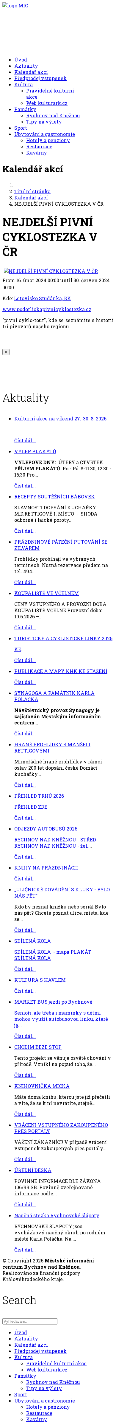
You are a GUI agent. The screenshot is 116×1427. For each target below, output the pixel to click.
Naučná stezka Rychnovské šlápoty (56, 1215)
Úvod (20, 59)
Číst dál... (25, 440)
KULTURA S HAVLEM (40, 980)
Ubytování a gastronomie (44, 134)
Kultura (23, 84)
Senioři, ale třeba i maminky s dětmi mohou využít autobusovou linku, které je (61, 1019)
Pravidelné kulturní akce (56, 1363)
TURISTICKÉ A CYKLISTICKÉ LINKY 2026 (63, 638)
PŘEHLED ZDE (30, 807)
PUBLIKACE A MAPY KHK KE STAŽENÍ (60, 671)
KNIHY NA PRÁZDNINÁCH (46, 867)
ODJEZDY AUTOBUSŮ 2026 (45, 828)
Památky (25, 109)
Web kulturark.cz (47, 103)
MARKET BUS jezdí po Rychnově (53, 1002)
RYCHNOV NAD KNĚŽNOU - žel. (51, 846)
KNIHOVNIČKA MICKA (42, 1086)
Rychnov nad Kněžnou (53, 115)
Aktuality (26, 66)
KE (17, 649)
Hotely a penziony (48, 140)
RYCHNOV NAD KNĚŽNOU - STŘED (55, 839)
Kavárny (36, 152)
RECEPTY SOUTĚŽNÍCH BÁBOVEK (54, 496)
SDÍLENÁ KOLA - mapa (41, 952)
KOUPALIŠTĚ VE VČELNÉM (46, 593)
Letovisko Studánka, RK (42, 298)
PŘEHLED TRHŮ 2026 (39, 796)
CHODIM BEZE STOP (38, 1047)
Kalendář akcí (31, 72)
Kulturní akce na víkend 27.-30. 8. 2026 (60, 418)
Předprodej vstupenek (40, 78)
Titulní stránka (32, 191)
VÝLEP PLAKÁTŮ (35, 451)
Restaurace (39, 146)
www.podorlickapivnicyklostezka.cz (46, 309)
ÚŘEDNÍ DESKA (32, 1170)
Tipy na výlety (44, 121)
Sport (20, 128)
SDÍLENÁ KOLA (32, 941)
